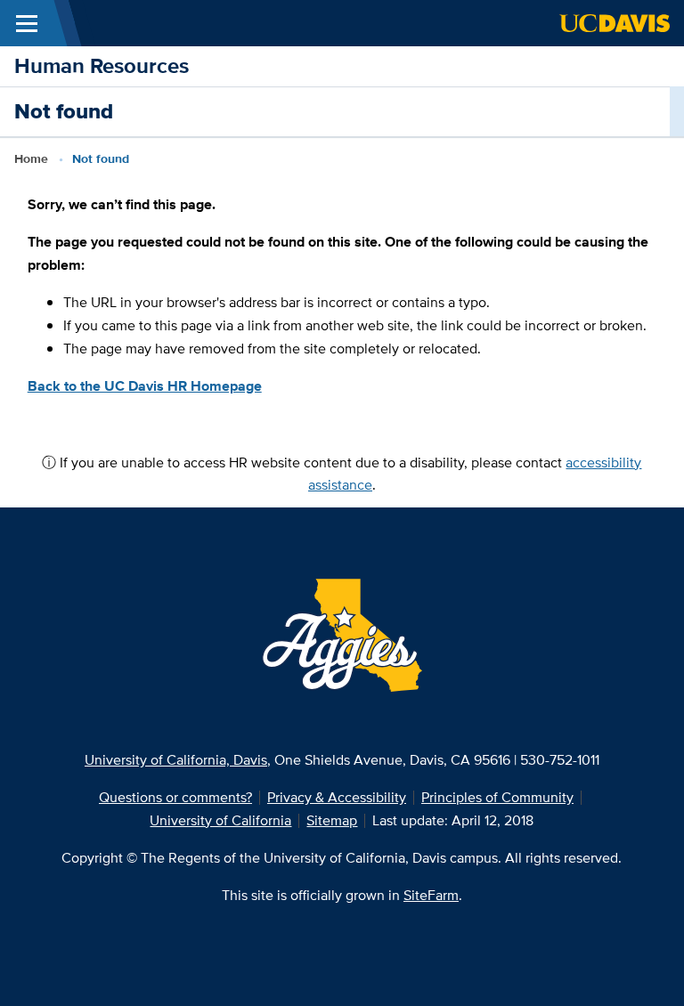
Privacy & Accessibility (336, 797)
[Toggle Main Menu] (26, 23)
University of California (220, 820)
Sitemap (331, 820)
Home (31, 158)
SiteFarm (431, 895)
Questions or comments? (175, 797)
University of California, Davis (176, 760)
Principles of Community (497, 797)
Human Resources (101, 65)
